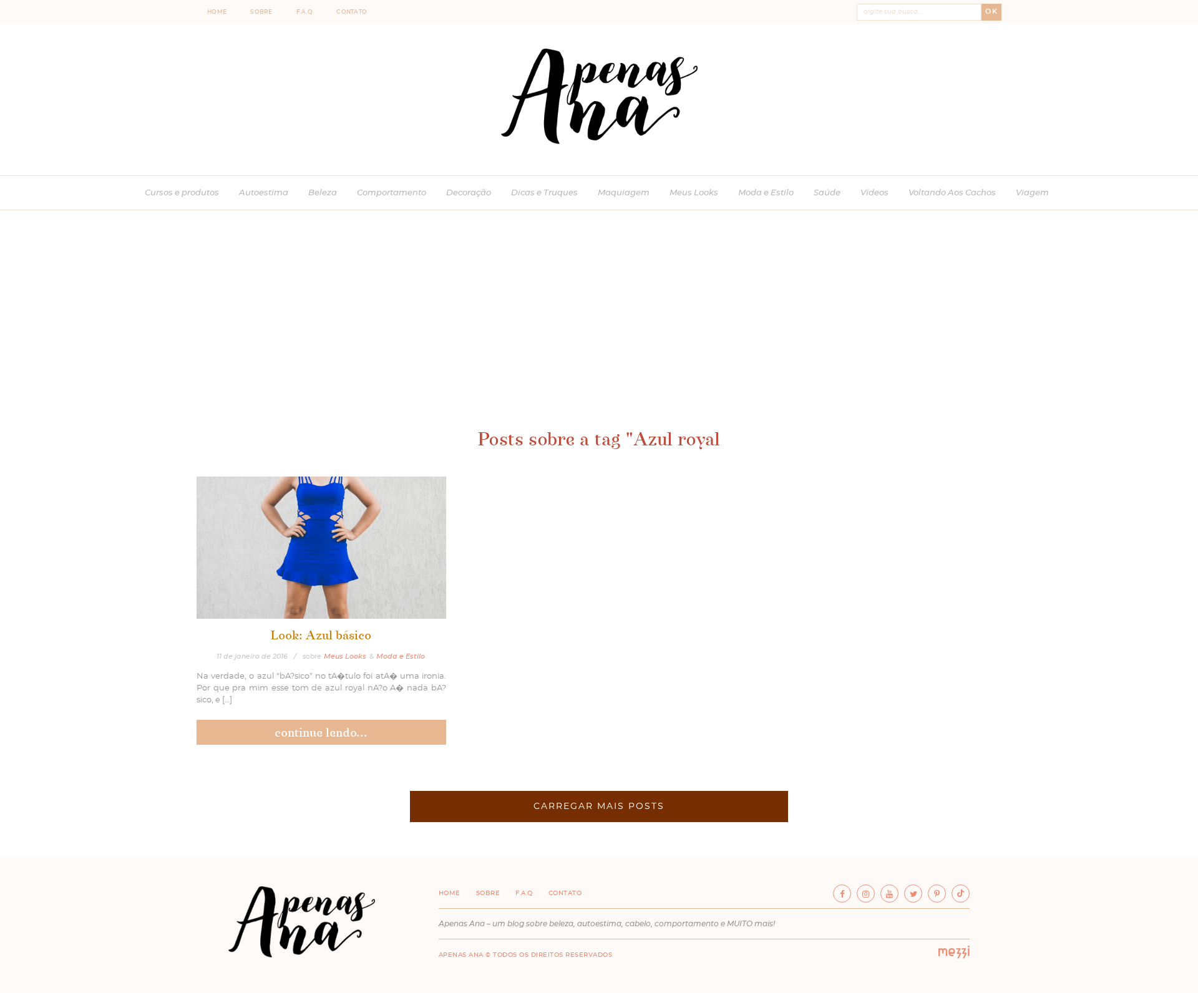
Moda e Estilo (766, 193)
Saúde (827, 193)
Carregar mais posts (599, 806)
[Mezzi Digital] (954, 956)
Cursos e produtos (182, 193)
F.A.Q (304, 12)
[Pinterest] (937, 893)
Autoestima (263, 193)
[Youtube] (889, 893)
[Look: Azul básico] (321, 548)
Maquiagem (624, 193)
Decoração (468, 193)
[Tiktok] (961, 893)
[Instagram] (866, 893)
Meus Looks (694, 193)
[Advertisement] (599, 332)
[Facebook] (842, 893)
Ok (991, 11)
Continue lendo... (321, 732)
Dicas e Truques (544, 193)
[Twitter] (913, 893)
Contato (351, 12)
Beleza (322, 193)
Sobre (261, 12)
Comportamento (391, 193)
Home (216, 12)
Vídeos (874, 193)
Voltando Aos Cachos (952, 193)
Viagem (1032, 193)
